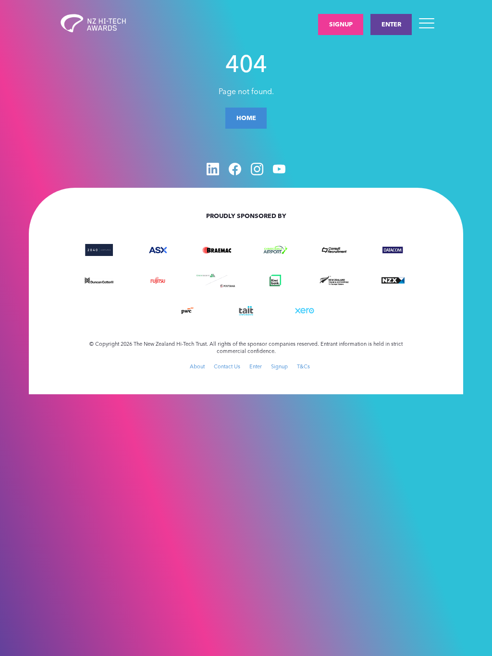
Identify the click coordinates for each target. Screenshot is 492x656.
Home (246, 117)
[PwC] (187, 309)
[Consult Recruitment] (334, 249)
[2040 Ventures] (99, 249)
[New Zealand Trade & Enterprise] (334, 279)
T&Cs (303, 366)
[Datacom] (393, 249)
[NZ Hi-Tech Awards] (101, 23)
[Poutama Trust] (228, 285)
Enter (391, 24)
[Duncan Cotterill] (99, 279)
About (197, 366)
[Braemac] (216, 249)
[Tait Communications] (246, 309)
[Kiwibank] (275, 279)
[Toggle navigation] (426, 23)
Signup (341, 24)
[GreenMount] (206, 274)
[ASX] (157, 249)
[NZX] (393, 279)
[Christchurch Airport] (275, 249)
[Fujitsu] (157, 279)
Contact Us (227, 366)
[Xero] (304, 309)
